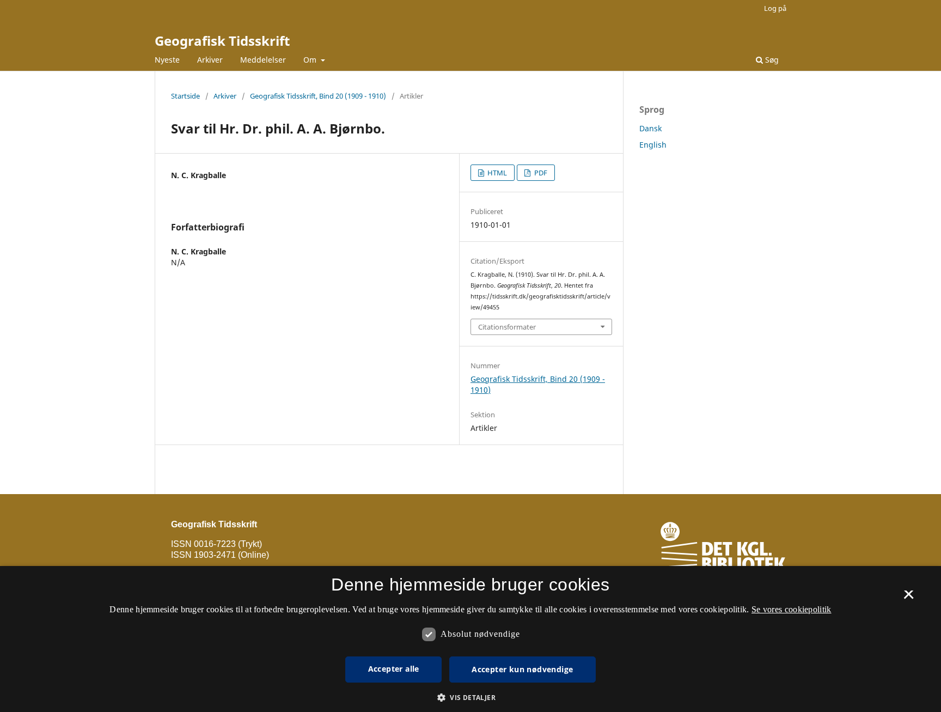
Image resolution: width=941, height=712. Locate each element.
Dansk (650, 128)
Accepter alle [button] (393, 669)
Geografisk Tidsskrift (222, 41)
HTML (496, 173)
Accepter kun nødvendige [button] (522, 669)
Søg (771, 59)
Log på (775, 8)
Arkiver (210, 59)
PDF (540, 173)
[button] (470, 697)
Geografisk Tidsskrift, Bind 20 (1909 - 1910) (318, 96)
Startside (185, 96)
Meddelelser (263, 59)
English (653, 144)
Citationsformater (507, 327)
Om (311, 59)
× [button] (908, 598)
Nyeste (167, 59)
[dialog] (470, 639)
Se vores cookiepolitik (791, 609)
